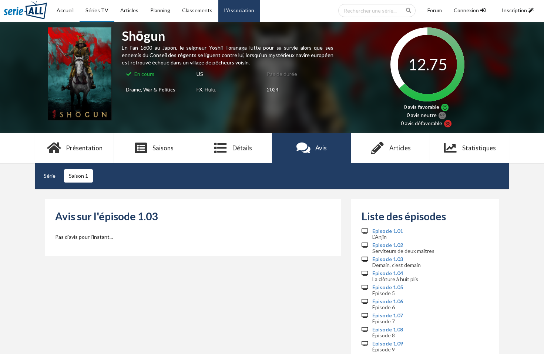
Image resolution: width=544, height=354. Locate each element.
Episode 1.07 (387, 315)
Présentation (84, 148)
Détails (242, 148)
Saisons (163, 148)
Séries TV (96, 10)
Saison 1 (78, 176)
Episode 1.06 (387, 301)
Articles (129, 10)
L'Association (239, 10)
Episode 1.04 (387, 273)
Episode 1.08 (387, 330)
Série (50, 176)
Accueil (65, 10)
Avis (321, 148)
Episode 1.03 (387, 259)
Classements (197, 10)
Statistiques (479, 148)
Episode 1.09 (387, 344)
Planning (160, 10)
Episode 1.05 (387, 287)
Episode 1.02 (387, 245)
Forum (434, 10)
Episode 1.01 (387, 231)
